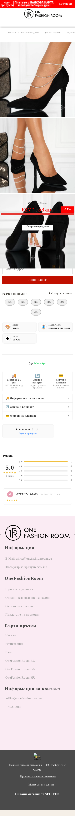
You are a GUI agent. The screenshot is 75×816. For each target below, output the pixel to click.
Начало (12, 32)
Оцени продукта (28, 433)
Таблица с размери (61, 293)
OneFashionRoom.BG (20, 669)
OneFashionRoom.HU (20, 677)
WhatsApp (37, 363)
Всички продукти (30, 32)
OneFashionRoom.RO (20, 660)
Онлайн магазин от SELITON (37, 794)
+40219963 (13, 706)
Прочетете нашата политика (38, 776)
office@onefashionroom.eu (24, 698)
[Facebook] (8, 721)
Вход (8, 652)
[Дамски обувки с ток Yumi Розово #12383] (35, 240)
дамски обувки (52, 32)
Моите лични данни (41, 784)
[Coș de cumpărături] (71, 14)
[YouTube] (28, 721)
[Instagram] (18, 721)
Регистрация (14, 643)
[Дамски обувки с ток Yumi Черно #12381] (37, 116)
